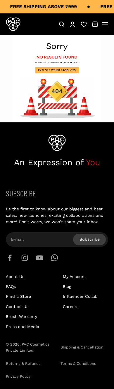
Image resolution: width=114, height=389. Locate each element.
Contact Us (17, 306)
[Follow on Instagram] (25, 258)
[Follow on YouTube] (40, 258)
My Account (74, 276)
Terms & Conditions (78, 363)
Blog (67, 286)
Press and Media (22, 326)
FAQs (11, 286)
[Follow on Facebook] (10, 258)
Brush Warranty (21, 316)
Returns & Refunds (23, 363)
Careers (70, 306)
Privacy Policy (18, 376)
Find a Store (18, 296)
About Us (15, 276)
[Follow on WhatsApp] (54, 258)
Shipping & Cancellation (82, 347)
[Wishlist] (83, 24)
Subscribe (90, 239)
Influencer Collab (80, 296)
